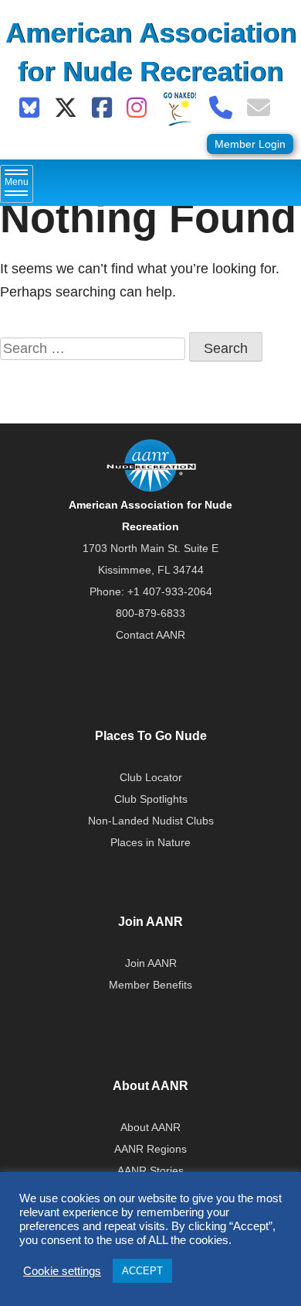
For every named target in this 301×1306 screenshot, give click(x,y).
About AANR (150, 1127)
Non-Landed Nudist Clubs (151, 820)
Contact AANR (150, 635)
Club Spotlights (151, 799)
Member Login (250, 144)
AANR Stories (150, 1170)
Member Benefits (150, 985)
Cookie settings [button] (62, 1271)
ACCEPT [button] (142, 1271)
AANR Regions (150, 1149)
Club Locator (151, 777)
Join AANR (151, 963)
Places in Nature (150, 842)
